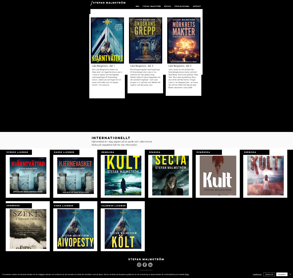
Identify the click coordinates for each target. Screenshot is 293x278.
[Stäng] (290, 274)
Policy (187, 274)
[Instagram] (139, 265)
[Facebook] (144, 265)
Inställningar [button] (257, 274)
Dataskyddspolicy (146, 270)
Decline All (269, 274)
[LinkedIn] (150, 265)
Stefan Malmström (109, 2)
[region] (107, 56)
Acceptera (282, 274)
